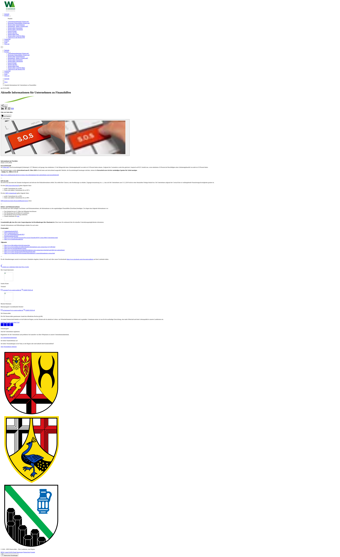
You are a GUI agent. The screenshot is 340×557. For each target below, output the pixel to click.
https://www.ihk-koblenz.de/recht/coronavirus (17, 245)
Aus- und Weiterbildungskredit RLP (14, 234)
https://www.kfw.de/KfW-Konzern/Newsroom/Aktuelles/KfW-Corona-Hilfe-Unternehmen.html (31, 237)
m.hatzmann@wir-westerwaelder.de (13, 310)
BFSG (2, 552)
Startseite (6, 78)
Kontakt (32, 552)
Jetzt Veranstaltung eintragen (9, 346)
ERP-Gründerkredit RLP (11, 233)
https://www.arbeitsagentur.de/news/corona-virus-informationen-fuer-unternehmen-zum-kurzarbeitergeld (30, 175)
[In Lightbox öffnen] (65, 137)
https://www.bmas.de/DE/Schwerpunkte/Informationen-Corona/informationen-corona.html (29, 253)
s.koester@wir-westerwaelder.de (12, 290)
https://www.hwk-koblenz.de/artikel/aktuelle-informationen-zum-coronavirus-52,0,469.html (29, 247)
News (6, 82)
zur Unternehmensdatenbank (9, 337)
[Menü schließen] (2, 47)
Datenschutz (26, 552)
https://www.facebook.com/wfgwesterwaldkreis (80, 259)
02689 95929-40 (28, 290)
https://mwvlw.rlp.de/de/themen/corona (15, 248)
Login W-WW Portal (10, 552)
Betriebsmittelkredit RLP (11, 236)
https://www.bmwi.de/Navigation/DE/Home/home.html (19, 251)
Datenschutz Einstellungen (11, 555)
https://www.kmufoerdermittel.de (13, 239)
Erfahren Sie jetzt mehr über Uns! (10, 322)
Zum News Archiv (24, 267)
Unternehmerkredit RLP (11, 231)
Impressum (20, 552)
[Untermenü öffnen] (10, 52)
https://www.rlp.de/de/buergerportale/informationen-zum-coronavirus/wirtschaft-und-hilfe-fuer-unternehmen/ (34, 250)
